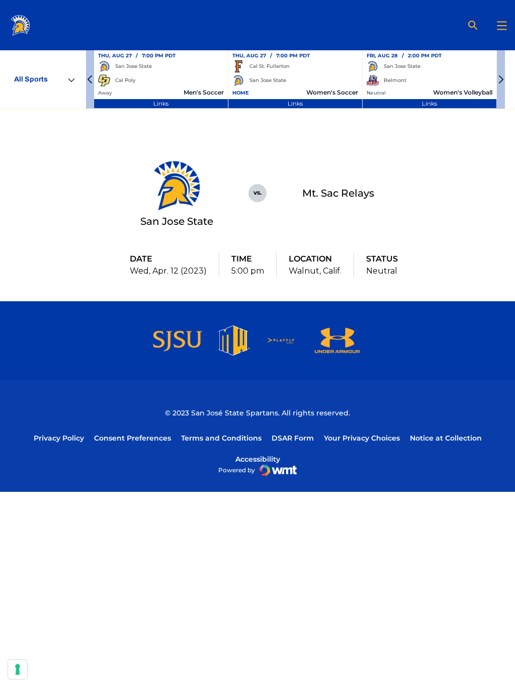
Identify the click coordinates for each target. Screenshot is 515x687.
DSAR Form (293, 438)
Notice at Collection (446, 438)
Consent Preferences (132, 438)
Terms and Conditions (221, 438)
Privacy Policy (59, 438)
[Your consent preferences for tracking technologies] (17, 669)
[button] (90, 79)
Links (160, 103)
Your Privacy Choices (362, 438)
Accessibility (257, 459)
